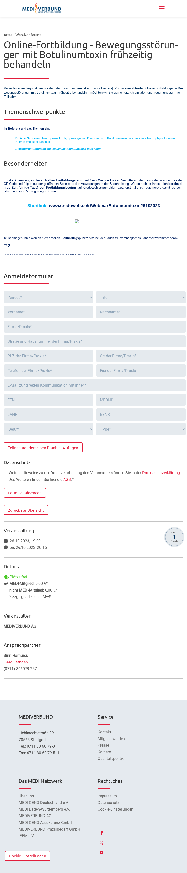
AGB (67, 479)
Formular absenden (25, 492)
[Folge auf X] (101, 843)
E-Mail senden (16, 662)
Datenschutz (108, 802)
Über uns (26, 796)
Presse (103, 745)
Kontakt (104, 732)
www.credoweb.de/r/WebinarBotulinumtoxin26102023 (104, 205)
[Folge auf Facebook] (101, 833)
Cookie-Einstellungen (27, 855)
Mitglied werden (111, 738)
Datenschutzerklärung (161, 473)
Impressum (107, 796)
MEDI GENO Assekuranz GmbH (45, 822)
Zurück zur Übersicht (26, 509)
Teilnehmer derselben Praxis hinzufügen (43, 447)
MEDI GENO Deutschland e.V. (44, 802)
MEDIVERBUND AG (35, 815)
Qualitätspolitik (111, 758)
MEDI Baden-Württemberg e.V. (44, 809)
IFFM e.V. (26, 835)
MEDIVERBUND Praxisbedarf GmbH (49, 829)
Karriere (104, 752)
